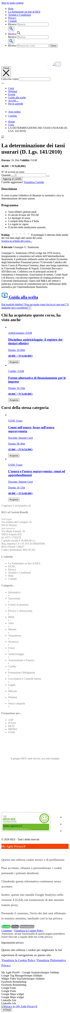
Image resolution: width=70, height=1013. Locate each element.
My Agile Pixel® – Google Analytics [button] (21, 972)
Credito (12, 666)
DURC (12, 566)
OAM (11, 732)
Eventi (11, 94)
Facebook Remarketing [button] (13, 981)
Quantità (6, 175)
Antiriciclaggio (16, 654)
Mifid (11, 617)
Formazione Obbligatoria (21, 672)
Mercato (12, 691)
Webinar (12, 91)
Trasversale (14, 598)
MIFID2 (12, 729)
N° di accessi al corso (12, 171)
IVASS (12, 723)
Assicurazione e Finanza (21, 660)
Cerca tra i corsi (9, 79)
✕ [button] (2, 851)
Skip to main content (12, 2)
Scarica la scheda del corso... (16, 241)
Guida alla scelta (17, 97)
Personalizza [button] (27, 926)
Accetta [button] (6, 926)
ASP (10, 719)
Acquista (14, 362)
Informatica (14, 592)
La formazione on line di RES (24, 11)
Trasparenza (14, 635)
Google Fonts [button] (8, 987)
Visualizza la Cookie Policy (28, 930)
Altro (11, 623)
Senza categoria (16, 703)
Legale (11, 684)
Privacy (12, 17)
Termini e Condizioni (19, 14)
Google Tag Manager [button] (12, 975)
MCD (11, 726)
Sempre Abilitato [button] (50, 972)
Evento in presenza (18, 604)
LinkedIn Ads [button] (8, 1000)
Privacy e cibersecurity (20, 610)
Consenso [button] (6, 930)
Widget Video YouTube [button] (14, 978)
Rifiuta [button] (15, 926)
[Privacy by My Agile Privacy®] (19, 1006)
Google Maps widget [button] (12, 994)
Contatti (12, 21)
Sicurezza (13, 641)
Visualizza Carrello (34, 182)
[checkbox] (35, 984)
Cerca (53, 45)
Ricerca (12, 24)
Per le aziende (15, 103)
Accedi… (13, 100)
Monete (12, 629)
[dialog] (35, 886)
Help (10, 8)
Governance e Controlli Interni (24, 678)
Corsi (11, 88)
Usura (11, 647)
